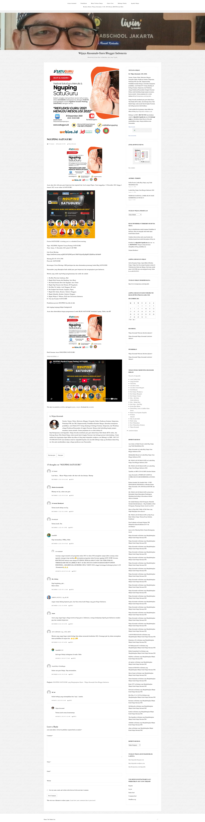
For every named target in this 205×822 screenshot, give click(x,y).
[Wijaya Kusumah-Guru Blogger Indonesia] (102, 31)
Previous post (51, 455)
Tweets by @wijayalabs (134, 376)
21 (134, 314)
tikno (130, 509)
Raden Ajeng (133, 421)
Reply (72, 479)
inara (130, 530)
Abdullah (131, 722)
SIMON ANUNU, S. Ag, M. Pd (60, 597)
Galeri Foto (110, 3)
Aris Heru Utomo (134, 385)
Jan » (134, 319)
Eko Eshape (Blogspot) (136, 394)
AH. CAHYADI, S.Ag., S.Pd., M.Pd (61, 632)
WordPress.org (132, 799)
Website (49, 780)
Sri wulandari (59, 551)
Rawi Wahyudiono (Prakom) (137, 425)
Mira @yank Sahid (135, 419)
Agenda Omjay (135, 3)
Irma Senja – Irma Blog (136, 404)
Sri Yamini (54, 471)
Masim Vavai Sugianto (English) (138, 412)
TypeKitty (131, 471)
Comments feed (132, 796)
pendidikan (62, 407)
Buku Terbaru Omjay (97, 3)
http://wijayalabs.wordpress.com (144, 111)
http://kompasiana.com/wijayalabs (142, 96)
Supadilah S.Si (59, 650)
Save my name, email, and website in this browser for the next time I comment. (69, 790)
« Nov (130, 319)
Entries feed (131, 792)
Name (49, 762)
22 (138, 314)
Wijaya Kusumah (72, 144)
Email (49, 771)
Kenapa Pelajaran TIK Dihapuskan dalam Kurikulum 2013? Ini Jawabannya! (139, 524)
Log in (130, 789)
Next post (60, 455)
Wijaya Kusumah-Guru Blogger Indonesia (102, 53)
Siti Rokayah (132, 706)
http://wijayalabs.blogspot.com (136, 760)
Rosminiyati (55, 519)
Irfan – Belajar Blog (135, 402)
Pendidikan (84, 3)
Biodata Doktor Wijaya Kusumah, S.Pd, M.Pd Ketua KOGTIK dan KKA (103, 7)
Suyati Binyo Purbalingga (58, 666)
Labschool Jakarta (133, 430)
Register (131, 785)
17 (146, 311)
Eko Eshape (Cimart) (135, 396)
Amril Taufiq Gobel (135, 379)
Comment (50, 735)
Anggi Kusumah (134, 381)
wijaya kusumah (71, 3)
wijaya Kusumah (133, 475)
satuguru (78, 407)
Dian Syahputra (132, 522)
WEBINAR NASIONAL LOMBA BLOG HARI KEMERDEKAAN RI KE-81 (142, 477)
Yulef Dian (133, 383)
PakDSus (131, 656)
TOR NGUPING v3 (53, 356)
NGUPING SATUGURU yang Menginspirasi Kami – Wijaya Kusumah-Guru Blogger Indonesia (81, 682)
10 (146, 308)
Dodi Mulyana (133, 389)
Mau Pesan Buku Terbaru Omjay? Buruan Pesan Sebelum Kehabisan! (141, 517)
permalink (91, 407)
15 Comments (51, 144)
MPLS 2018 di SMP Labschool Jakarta (145, 471)
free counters (132, 168)
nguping (73, 407)
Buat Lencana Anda (132, 135)
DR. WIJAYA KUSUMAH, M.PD (137, 460)
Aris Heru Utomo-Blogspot (137, 387)
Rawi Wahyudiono (135, 423)
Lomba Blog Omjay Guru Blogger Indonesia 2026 (141, 190)
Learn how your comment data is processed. (83, 800)
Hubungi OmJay (122, 3)
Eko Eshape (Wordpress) (136, 392)
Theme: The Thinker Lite (49, 819)
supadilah (54, 535)
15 (138, 311)
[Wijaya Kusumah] (142, 130)
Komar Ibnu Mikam (135, 406)
